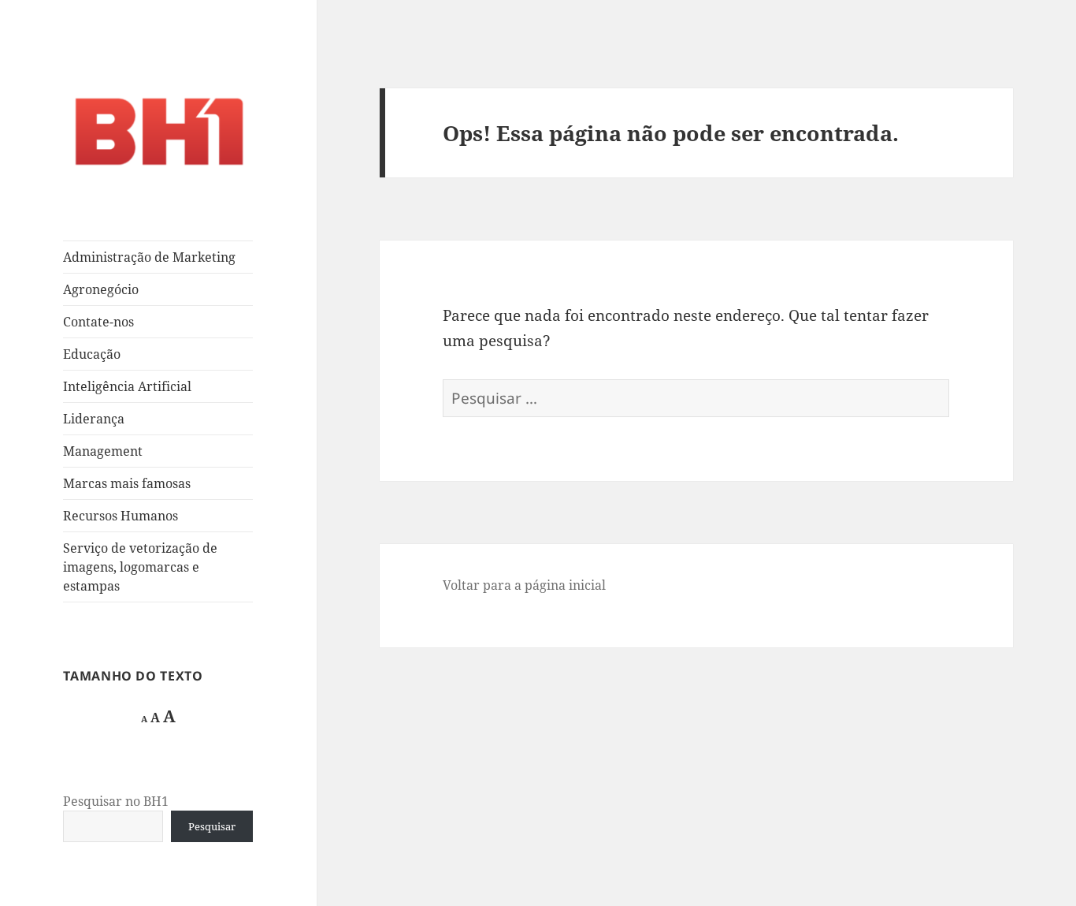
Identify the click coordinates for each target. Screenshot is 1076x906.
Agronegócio (101, 289)
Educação (92, 354)
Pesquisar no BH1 (116, 801)
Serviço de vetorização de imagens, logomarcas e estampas (140, 567)
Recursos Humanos (120, 515)
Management (103, 451)
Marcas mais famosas (127, 483)
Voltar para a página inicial (524, 585)
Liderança (93, 418)
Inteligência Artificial (127, 386)
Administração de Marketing (149, 257)
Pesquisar (212, 826)
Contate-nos (98, 321)
